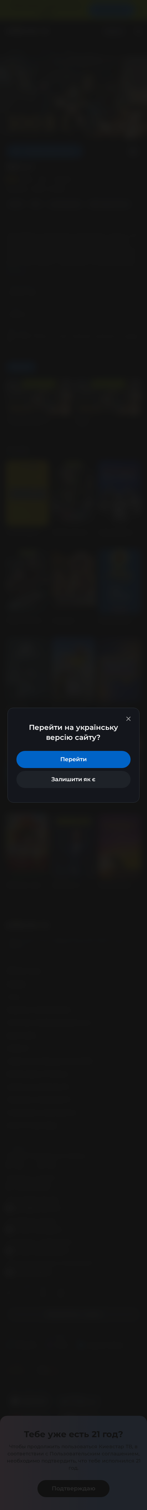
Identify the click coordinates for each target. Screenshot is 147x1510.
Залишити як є (73, 779)
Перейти (73, 759)
